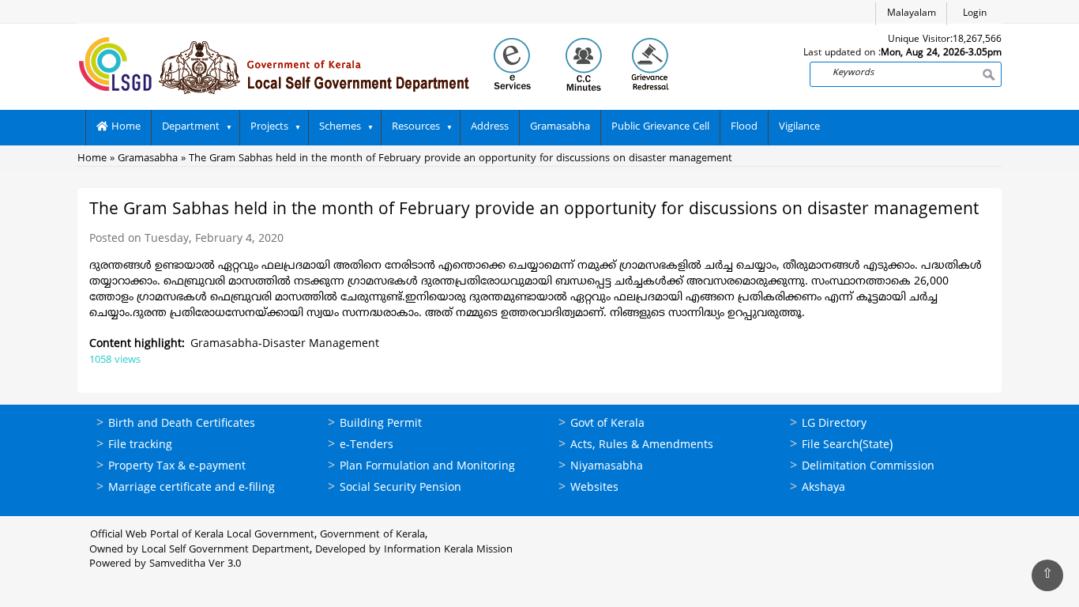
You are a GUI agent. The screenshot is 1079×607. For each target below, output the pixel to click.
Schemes (340, 127)
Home (124, 127)
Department (191, 127)
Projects (269, 127)
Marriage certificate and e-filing (191, 488)
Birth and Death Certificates (181, 424)
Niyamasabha (606, 466)
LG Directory (834, 424)
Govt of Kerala (607, 424)
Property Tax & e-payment (177, 466)
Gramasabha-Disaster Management (284, 344)
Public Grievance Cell (660, 127)
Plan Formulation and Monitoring (427, 466)
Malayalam (911, 14)
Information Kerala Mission (448, 550)
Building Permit (381, 424)
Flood (744, 127)
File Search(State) (847, 445)
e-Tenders (366, 445)
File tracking (140, 445)
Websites (594, 488)
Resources (416, 127)
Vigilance (799, 127)
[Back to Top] (1047, 575)
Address (490, 127)
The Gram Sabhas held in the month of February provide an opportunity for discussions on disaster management (460, 159)
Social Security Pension (400, 488)
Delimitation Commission (868, 466)
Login (975, 14)
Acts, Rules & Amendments (641, 445)
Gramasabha (560, 127)
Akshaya (823, 488)
